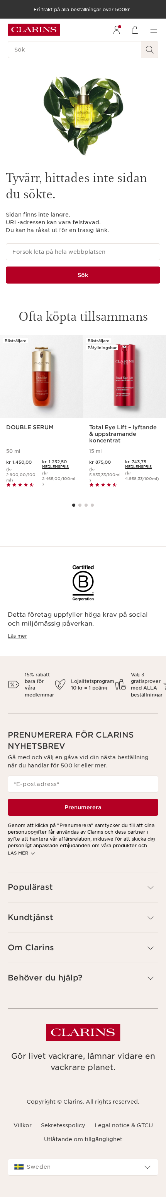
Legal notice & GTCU (124, 1125)
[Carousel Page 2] (79, 505)
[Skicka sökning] (149, 49)
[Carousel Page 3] (86, 505)
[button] (83, 887)
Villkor (23, 1125)
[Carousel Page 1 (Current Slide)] (73, 505)
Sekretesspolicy (63, 1125)
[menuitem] (116, 29)
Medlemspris (55, 466)
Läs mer (17, 636)
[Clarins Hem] (34, 29)
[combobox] (83, 1167)
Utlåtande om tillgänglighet (83, 1139)
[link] (55, 466)
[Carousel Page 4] (92, 505)
